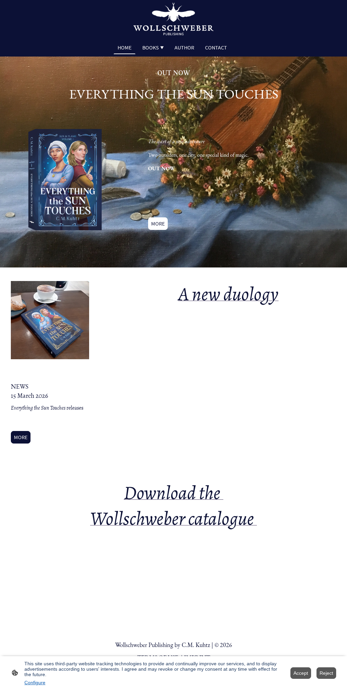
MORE (158, 223)
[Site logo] (173, 18)
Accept (300, 673)
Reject (326, 673)
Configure (34, 682)
